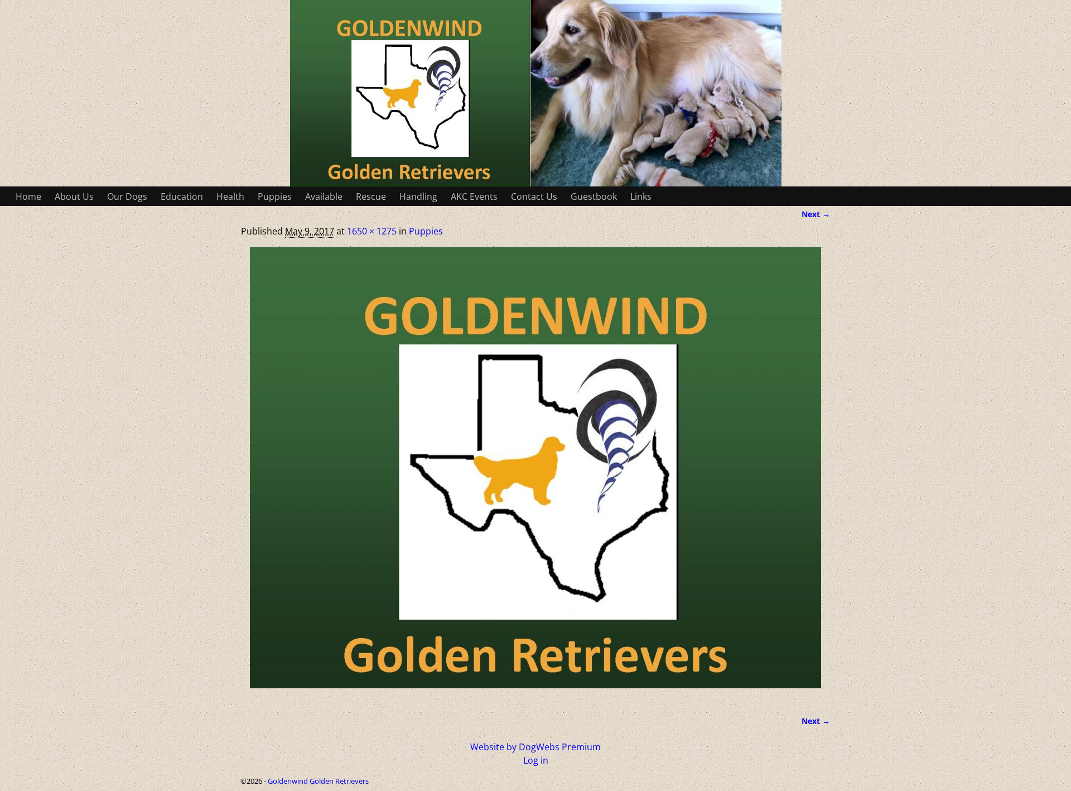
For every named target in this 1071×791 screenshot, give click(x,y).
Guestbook (594, 196)
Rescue (371, 196)
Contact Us (534, 196)
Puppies (275, 196)
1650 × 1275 (372, 231)
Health (230, 196)
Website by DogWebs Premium (535, 747)
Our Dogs (127, 196)
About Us (74, 196)
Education (182, 196)
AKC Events (474, 196)
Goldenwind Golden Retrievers (318, 781)
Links (641, 196)
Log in (535, 760)
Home (28, 196)
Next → (816, 214)
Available (323, 196)
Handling (418, 196)
